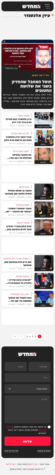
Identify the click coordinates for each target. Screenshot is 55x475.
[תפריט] (47, 6)
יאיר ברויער (10, 464)
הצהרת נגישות (44, 450)
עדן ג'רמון (33, 464)
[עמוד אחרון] (14, 336)
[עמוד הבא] (21, 336)
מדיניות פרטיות (11, 450)
